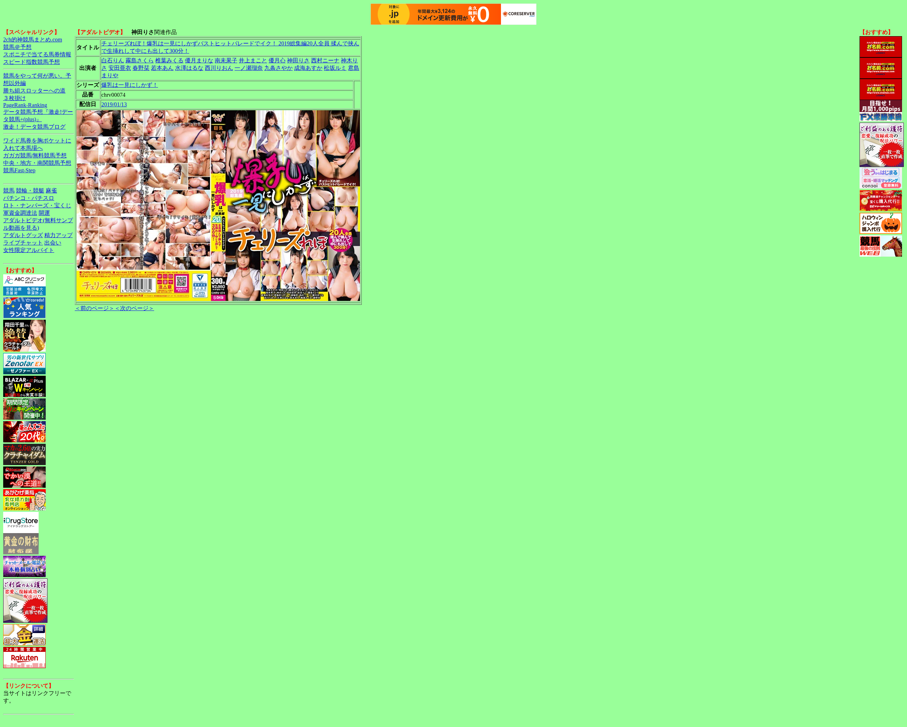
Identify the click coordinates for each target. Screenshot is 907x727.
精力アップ (58, 235)
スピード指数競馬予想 (31, 62)
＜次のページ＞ (134, 308)
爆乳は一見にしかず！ (129, 85)
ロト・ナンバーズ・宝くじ (37, 205)
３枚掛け (14, 98)
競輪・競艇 (30, 191)
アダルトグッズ (23, 235)
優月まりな (199, 60)
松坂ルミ (335, 68)
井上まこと (253, 60)
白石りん (112, 60)
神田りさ (298, 60)
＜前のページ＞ (94, 308)
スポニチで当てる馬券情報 (37, 54)
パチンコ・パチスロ (28, 198)
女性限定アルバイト (28, 250)
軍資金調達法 (20, 213)
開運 (44, 213)
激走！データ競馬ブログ (34, 127)
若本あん (162, 68)
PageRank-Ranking (25, 105)
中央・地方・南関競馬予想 (37, 163)
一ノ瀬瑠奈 (249, 68)
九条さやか (278, 68)
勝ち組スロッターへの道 (34, 91)
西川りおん (219, 68)
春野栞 (141, 68)
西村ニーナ (325, 60)
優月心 (277, 60)
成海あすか (308, 68)
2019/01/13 (114, 104)
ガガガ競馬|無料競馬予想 (35, 155)
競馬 (9, 191)
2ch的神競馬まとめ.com (32, 40)
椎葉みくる (169, 60)
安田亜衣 (119, 68)
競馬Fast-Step (19, 170)
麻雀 (51, 191)
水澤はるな (189, 68)
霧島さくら (139, 60)
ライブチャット (23, 243)
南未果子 (226, 60)
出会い (52, 243)
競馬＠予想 (17, 47)
